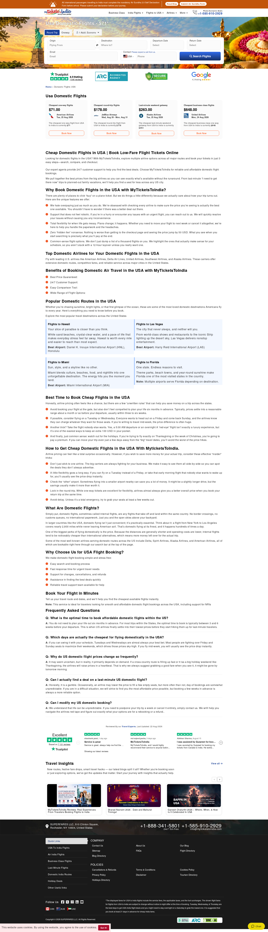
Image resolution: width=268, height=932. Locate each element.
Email (52, 52)
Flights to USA (154, 12)
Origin (53, 40)
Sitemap (96, 850)
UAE (73, 908)
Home (48, 86)
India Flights (135, 12)
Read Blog (172, 3)
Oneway (65, 32)
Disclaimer (141, 874)
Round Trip (52, 32)
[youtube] (82, 902)
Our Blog (184, 845)
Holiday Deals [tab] (55, 880)
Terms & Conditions (145, 869)
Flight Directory (187, 850)
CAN (52, 908)
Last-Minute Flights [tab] (58, 867)
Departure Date (160, 40)
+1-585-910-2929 (202, 825)
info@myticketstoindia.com (206, 829)
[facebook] (63, 902)
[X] (68, 902)
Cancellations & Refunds (104, 869)
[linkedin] (78, 902)
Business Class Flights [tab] (60, 861)
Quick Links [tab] (54, 841)
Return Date (195, 40)
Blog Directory (99, 855)
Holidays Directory (101, 879)
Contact (139, 52)
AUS (63, 908)
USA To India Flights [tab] (58, 847)
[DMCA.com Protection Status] (163, 919)
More (183, 12)
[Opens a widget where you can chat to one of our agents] (256, 926)
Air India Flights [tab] (56, 854)
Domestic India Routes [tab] (60, 874)
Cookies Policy (187, 869)
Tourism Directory (188, 874)
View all (216, 763)
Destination (106, 40)
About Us (140, 845)
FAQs (138, 850)
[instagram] (73, 902)
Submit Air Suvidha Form (193, 3)
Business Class (117, 12)
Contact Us (97, 845)
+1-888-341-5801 (160, 825)
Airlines (171, 12)
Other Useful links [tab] (57, 887)
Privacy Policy (99, 874)
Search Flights (201, 56)
